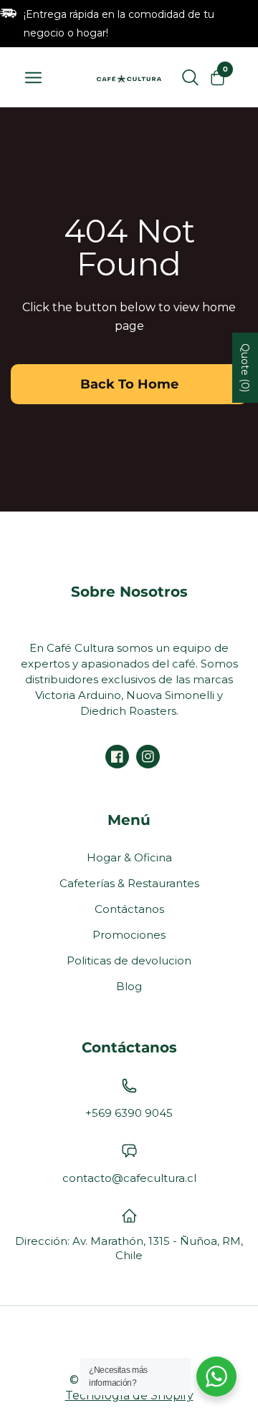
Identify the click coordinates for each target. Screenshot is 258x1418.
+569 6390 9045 (129, 1113)
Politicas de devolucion (129, 960)
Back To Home (129, 384)
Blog (129, 986)
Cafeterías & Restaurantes (129, 883)
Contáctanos (129, 909)
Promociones (129, 935)
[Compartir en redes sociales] (117, 756)
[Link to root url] (129, 77)
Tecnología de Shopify (129, 1395)
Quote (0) (245, 367)
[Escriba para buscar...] (190, 77)
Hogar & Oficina (129, 857)
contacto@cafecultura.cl (129, 1178)
